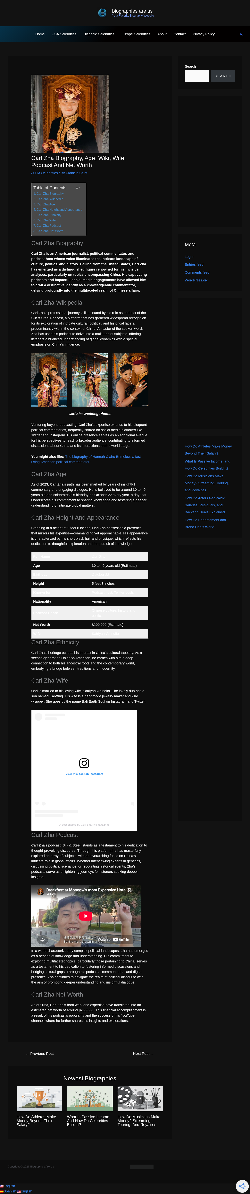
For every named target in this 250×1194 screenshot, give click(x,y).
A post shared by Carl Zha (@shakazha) (84, 824)
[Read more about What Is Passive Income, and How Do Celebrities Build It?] (89, 1098)
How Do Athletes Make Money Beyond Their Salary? (36, 1121)
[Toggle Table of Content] (77, 188)
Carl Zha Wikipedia (50, 199)
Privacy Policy (204, 34)
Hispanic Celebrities (98, 34)
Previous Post (40, 1054)
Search (190, 66)
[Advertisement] (210, 161)
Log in (189, 257)
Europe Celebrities (135, 34)
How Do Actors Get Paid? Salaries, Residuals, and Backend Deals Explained (205, 505)
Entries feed (194, 264)
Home (40, 34)
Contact (180, 34)
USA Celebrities (64, 34)
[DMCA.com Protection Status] (142, 1166)
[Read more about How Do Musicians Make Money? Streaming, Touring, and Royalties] (140, 1098)
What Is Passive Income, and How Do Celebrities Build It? (88, 1121)
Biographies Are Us (132, 11)
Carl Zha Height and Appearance (59, 209)
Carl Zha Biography (50, 193)
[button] (241, 34)
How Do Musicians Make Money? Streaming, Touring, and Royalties (139, 1121)
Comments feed (197, 272)
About (162, 34)
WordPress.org (196, 280)
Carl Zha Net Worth (50, 231)
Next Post (143, 1054)
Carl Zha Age (46, 204)
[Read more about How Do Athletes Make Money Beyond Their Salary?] (39, 1098)
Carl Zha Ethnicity (49, 215)
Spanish (10, 1191)
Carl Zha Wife (46, 220)
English (9, 1186)
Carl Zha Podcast (49, 225)
